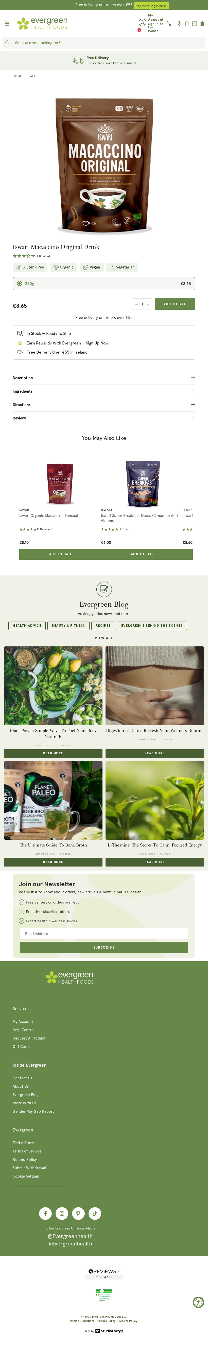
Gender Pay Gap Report (33, 1111)
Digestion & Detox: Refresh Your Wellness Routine (154, 730)
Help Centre (23, 1030)
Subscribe (104, 947)
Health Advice (27, 625)
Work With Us (25, 1103)
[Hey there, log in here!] (142, 23)
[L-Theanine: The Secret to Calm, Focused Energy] (155, 800)
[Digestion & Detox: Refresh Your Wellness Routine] (155, 685)
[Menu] (7, 23)
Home (17, 76)
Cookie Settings (26, 1176)
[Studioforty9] (104, 1332)
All (33, 76)
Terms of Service (27, 1151)
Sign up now (97, 343)
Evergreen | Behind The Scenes (152, 625)
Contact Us (22, 1078)
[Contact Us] (169, 23)
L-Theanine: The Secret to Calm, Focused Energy (155, 845)
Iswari (24, 510)
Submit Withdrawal (29, 1168)
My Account (23, 1021)
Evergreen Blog (26, 1094)
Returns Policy (127, 1321)
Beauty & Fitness (68, 625)
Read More (53, 753)
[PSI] (104, 1301)
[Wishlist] (187, 23)
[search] (8, 43)
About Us (21, 1086)
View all (104, 638)
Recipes (103, 625)
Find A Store (23, 1143)
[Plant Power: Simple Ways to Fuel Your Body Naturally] (53, 685)
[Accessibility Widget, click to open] (198, 1302)
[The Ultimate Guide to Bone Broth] (53, 800)
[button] (104, 256)
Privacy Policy (106, 1321)
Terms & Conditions (82, 1321)
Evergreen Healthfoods (106, 1316)
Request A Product (29, 1038)
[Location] (178, 23)
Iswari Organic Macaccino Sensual (48, 515)
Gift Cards (21, 1046)
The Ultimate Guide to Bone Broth (53, 845)
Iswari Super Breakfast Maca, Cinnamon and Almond (139, 518)
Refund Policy (25, 1159)
